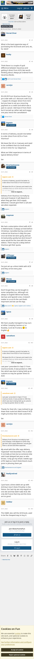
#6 (32, 222)
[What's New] (32, 8)
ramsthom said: (7, 393)
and (14, 79)
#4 (32, 129)
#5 (32, 172)
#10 (32, 343)
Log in (18, 548)
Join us (18, 535)
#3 (32, 92)
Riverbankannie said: (9, 436)
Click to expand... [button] (17, 192)
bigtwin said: (6, 177)
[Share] (29, 40)
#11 (32, 388)
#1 (32, 40)
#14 (32, 509)
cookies (18, 633)
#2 (32, 61)
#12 (32, 431)
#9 (32, 319)
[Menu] (4, 8)
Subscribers (11, 21)
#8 (32, 286)
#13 (32, 480)
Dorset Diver (7, 29)
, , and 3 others (18, 306)
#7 (32, 262)
